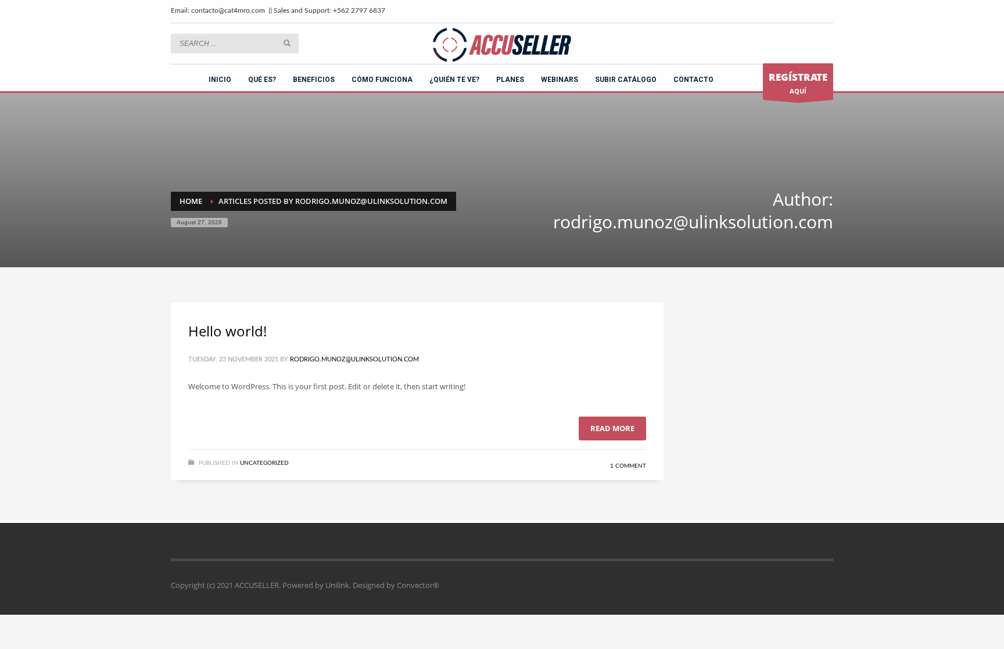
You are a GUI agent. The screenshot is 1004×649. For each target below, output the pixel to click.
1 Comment (628, 466)
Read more (612, 428)
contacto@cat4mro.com (228, 10)
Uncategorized (264, 463)
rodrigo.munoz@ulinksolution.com (354, 359)
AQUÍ (798, 82)
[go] (287, 43)
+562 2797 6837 (359, 10)
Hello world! (227, 330)
